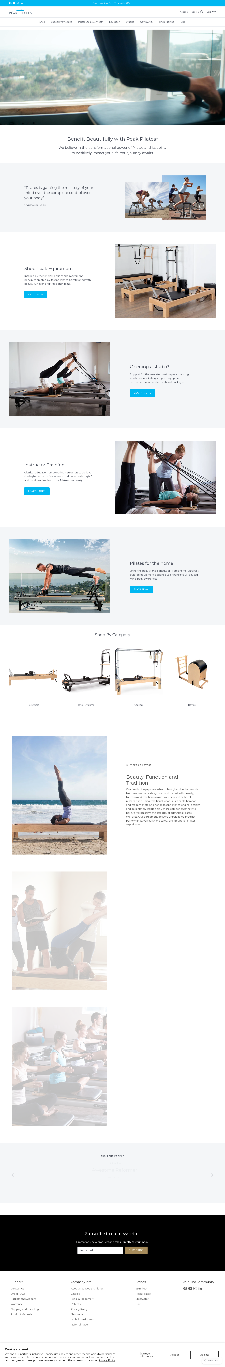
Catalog (75, 1293)
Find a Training (166, 22)
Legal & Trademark (82, 1298)
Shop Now (35, 294)
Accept (175, 1354)
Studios (130, 22)
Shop (42, 22)
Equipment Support (23, 1298)
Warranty (16, 1304)
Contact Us (17, 1288)
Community (146, 22)
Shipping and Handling (25, 1309)
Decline (204, 1354)
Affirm (129, 3)
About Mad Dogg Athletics (87, 1288)
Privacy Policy (107, 1360)
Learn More (142, 392)
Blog (183, 22)
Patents (76, 1304)
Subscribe (136, 1250)
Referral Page (79, 1324)
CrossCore (142, 1298)
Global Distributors (82, 1319)
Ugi (138, 1304)
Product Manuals (21, 1314)
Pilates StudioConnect (90, 22)
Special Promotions (61, 22)
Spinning (141, 1288)
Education (114, 22)
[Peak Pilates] (20, 11)
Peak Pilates (143, 1293)
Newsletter (78, 1314)
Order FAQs (18, 1293)
